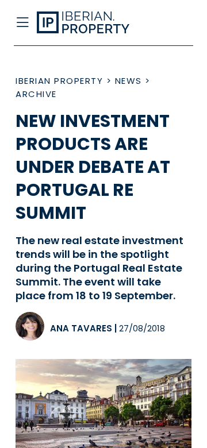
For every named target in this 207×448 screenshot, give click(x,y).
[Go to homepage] (85, 22)
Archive (36, 94)
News (128, 81)
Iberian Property (59, 81)
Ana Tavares (81, 328)
